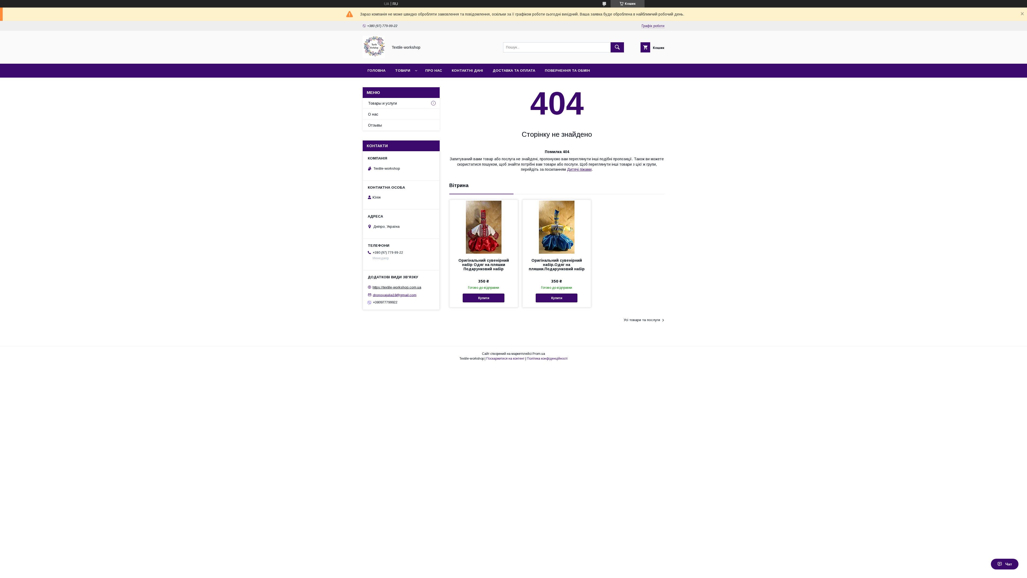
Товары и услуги (382, 103)
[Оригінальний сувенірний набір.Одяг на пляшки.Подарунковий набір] (557, 226)
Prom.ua (538, 354)
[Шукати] (617, 47)
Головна (376, 71)
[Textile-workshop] (374, 57)
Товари (402, 71)
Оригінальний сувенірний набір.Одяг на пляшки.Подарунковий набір (557, 264)
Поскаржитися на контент (505, 358)
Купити (483, 298)
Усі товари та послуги (642, 320)
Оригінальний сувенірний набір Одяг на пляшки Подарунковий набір (483, 264)
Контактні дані (467, 71)
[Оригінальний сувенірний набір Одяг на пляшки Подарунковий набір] (484, 226)
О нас (373, 114)
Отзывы (375, 125)
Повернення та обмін (567, 71)
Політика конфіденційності (547, 358)
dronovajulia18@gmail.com (394, 295)
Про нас (433, 71)
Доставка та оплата (514, 71)
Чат (1008, 564)
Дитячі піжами (579, 169)
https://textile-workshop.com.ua (397, 287)
